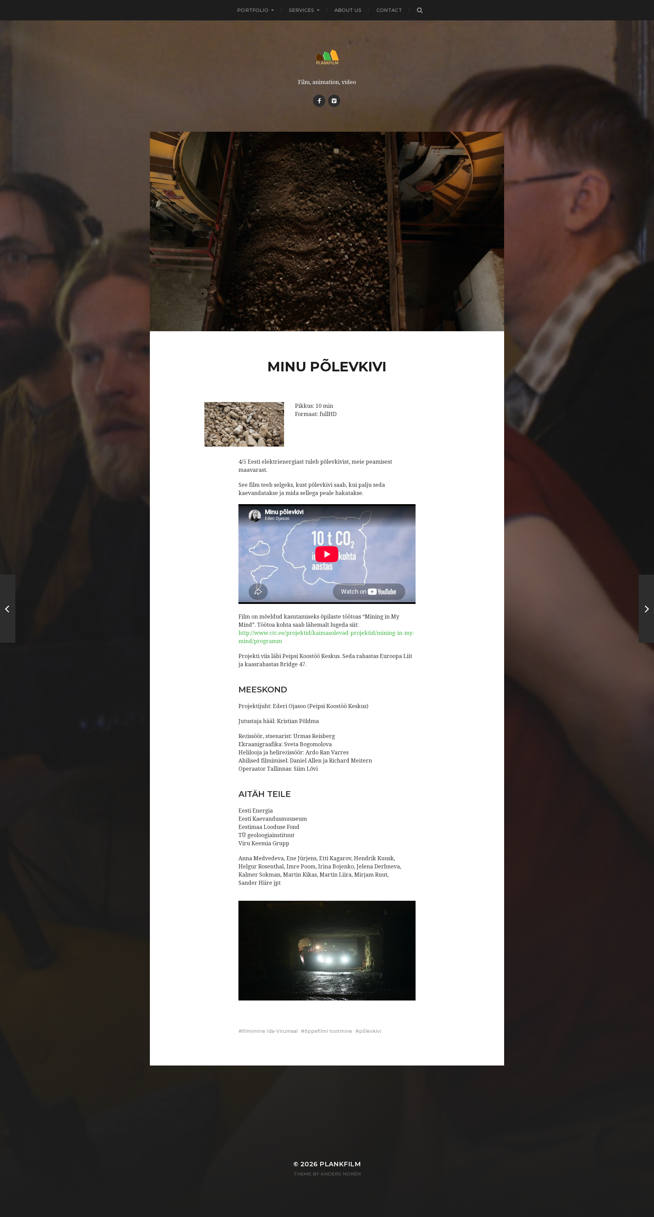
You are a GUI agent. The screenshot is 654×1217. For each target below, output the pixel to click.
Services (301, 10)
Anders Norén (341, 1173)
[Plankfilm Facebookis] (319, 101)
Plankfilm (340, 1164)
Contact (389, 10)
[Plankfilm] (327, 57)
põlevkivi (370, 1031)
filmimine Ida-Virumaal (270, 1031)
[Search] (419, 10)
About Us (347, 10)
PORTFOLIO (252, 10)
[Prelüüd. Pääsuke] (7, 609)
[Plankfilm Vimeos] (334, 101)
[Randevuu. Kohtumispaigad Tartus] (646, 609)
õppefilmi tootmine (328, 1031)
